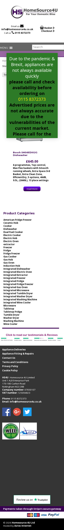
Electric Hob (10, 238)
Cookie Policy (10, 370)
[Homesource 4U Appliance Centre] (34, 17)
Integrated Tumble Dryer (18, 293)
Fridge (7, 250)
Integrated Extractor (15, 274)
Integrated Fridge (13, 281)
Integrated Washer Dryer (17, 296)
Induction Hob (11, 265)
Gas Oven (8, 262)
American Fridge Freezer (17, 219)
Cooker (7, 225)
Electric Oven (11, 241)
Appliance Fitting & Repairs (18, 353)
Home (5, 60)
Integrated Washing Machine (20, 299)
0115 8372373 (22, 32)
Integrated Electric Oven (17, 271)
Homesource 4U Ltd (23, 522)
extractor (9, 244)
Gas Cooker (10, 256)
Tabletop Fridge (12, 311)
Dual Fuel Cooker (13, 232)
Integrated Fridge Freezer (18, 284)
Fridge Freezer (11, 253)
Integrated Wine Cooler (17, 302)
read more (32, 188)
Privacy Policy (10, 366)
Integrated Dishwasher (16, 268)
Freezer (7, 247)
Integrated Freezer (14, 278)
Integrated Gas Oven (15, 287)
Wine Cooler (10, 324)
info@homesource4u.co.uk (17, 29)
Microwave (9, 305)
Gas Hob (8, 259)
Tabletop (8, 308)
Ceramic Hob (10, 222)
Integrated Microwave (16, 290)
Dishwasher (10, 229)
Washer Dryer (11, 317)
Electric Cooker (12, 235)
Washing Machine (13, 320)
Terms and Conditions (15, 362)
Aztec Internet (22, 525)
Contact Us (8, 357)
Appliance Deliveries (14, 349)
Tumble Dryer (11, 314)
